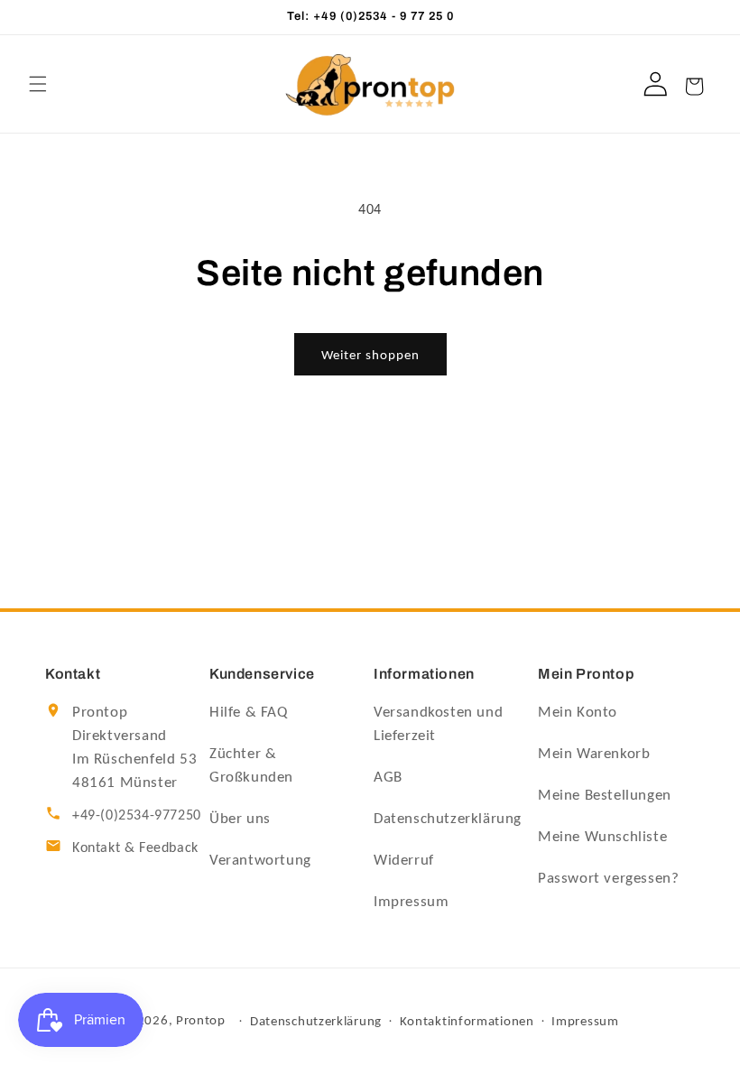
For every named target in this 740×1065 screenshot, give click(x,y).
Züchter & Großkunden (251, 765)
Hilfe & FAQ (248, 711)
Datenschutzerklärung (448, 818)
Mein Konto (577, 711)
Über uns (240, 818)
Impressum (411, 901)
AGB (388, 776)
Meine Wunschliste (602, 836)
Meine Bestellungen (604, 794)
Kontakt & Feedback (135, 847)
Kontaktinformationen (467, 1021)
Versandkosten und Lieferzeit (438, 723)
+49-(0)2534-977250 (136, 814)
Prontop (201, 1020)
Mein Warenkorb (594, 753)
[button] (38, 84)
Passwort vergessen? (608, 877)
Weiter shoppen (370, 355)
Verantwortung (260, 859)
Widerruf (404, 859)
